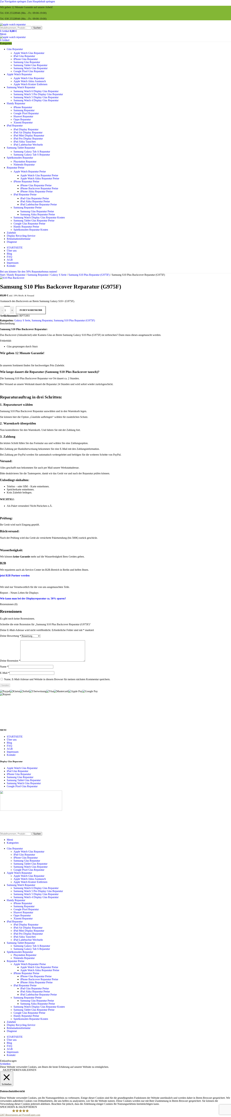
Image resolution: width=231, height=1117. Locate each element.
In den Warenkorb (31, 310)
